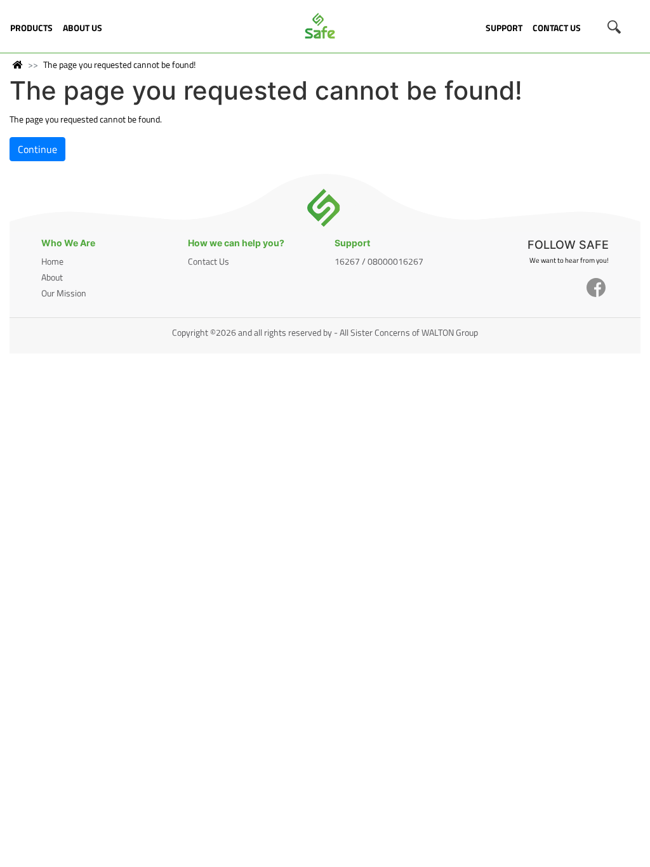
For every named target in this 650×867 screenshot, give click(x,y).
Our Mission (63, 293)
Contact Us (557, 27)
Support (504, 27)
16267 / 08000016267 (379, 261)
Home (52, 261)
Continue (37, 149)
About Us (82, 27)
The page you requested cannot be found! (119, 64)
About (52, 277)
